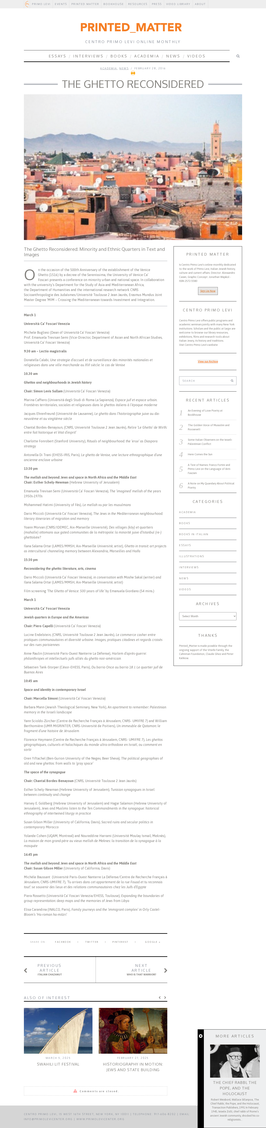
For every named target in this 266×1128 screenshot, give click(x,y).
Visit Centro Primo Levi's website (198, 344)
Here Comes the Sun (200, 454)
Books (118, 56)
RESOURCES (138, 4)
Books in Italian (193, 534)
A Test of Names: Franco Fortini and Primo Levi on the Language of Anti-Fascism (209, 469)
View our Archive (208, 361)
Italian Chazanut (50, 969)
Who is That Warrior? (141, 969)
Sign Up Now (208, 290)
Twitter (92, 941)
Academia (146, 56)
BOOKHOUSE (113, 4)
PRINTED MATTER (85, 4)
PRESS (157, 4)
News (173, 56)
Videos (196, 56)
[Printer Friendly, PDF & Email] (133, 74)
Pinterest (120, 941)
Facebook (63, 941)
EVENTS (61, 4)
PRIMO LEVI (41, 4)
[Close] (200, 1036)
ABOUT (200, 4)
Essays (57, 56)
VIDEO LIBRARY (178, 4)
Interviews (88, 56)
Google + (153, 941)
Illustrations (191, 556)
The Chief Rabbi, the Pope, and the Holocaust (235, 1088)
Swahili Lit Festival (58, 1064)
